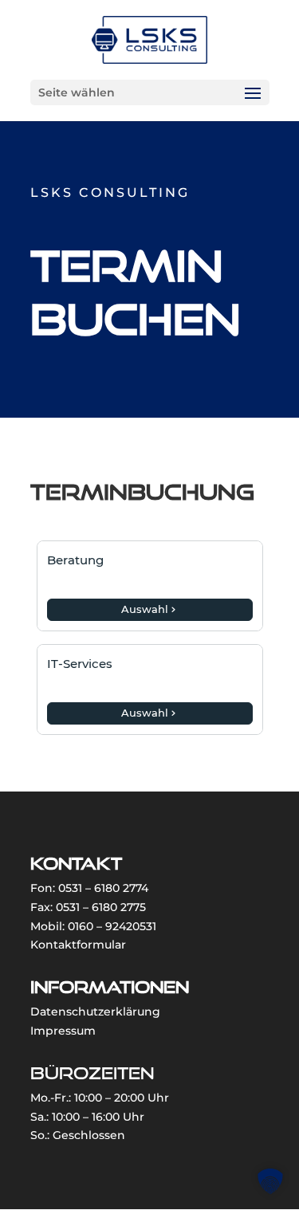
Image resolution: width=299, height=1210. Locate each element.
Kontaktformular (78, 944)
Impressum (63, 1030)
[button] (270, 1181)
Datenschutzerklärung (95, 1011)
